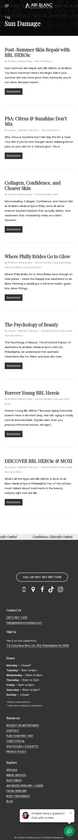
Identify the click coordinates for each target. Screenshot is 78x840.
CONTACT (12, 730)
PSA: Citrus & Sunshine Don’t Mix (36, 121)
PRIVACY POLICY (16, 751)
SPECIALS (11, 770)
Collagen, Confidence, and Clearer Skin (33, 185)
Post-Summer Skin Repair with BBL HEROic (37, 52)
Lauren (68, 330)
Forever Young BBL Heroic (32, 393)
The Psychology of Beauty (31, 324)
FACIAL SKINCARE (16, 791)
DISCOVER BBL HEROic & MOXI (38, 461)
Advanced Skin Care (46, 194)
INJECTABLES (14, 780)
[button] (7, 6)
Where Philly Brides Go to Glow (37, 256)
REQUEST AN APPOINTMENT (22, 725)
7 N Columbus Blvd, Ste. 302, (24, 645)
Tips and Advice (50, 130)
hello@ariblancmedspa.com (24, 623)
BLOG (9, 801)
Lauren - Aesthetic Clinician (23, 130)
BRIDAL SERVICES (16, 775)
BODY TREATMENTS (18, 796)
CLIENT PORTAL (15, 741)
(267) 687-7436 (16, 617)
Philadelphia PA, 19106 (55, 645)
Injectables (65, 262)
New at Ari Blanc (44, 61)
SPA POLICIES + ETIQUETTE (22, 746)
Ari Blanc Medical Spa (20, 61)
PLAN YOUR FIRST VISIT (19, 736)
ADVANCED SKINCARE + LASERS (24, 785)
